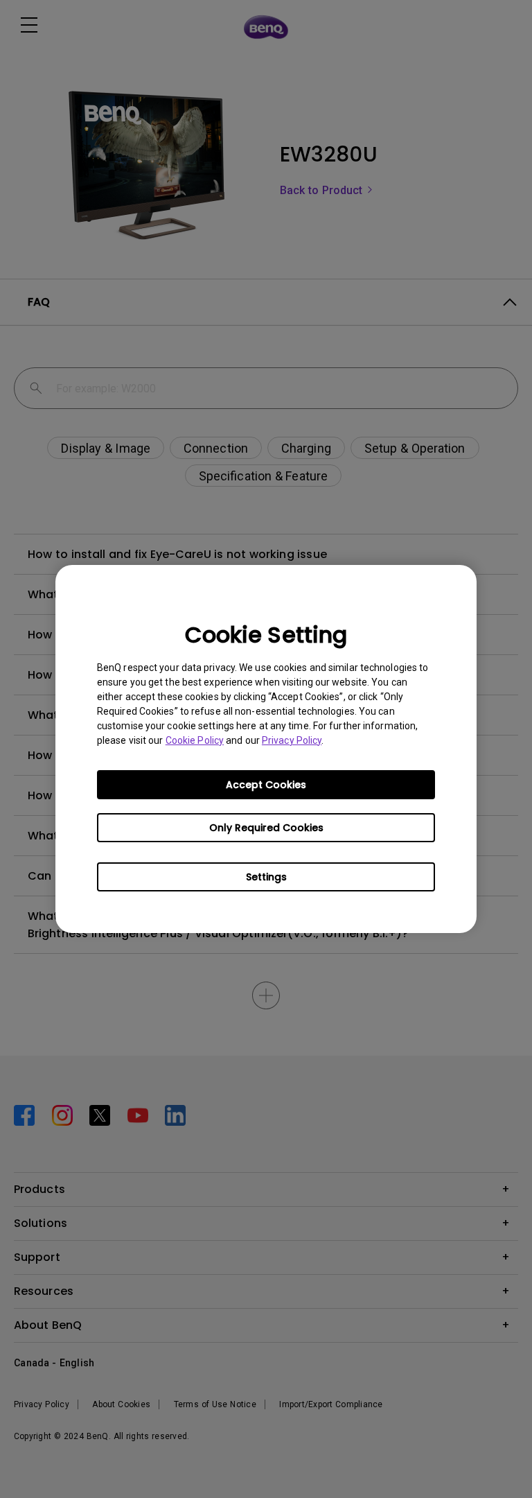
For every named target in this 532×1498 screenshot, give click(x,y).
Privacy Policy (291, 740)
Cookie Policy (195, 740)
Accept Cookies (266, 785)
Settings (266, 877)
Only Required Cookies (266, 828)
